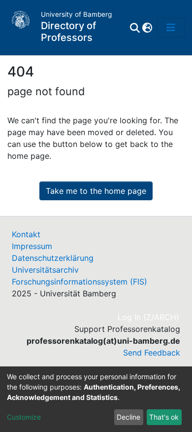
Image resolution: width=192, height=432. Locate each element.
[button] (147, 28)
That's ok (164, 417)
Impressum (32, 246)
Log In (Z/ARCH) (149, 317)
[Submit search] (134, 28)
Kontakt (26, 234)
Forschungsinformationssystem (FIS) (79, 282)
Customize (24, 417)
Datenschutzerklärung (53, 258)
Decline (128, 417)
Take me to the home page (96, 191)
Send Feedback (151, 353)
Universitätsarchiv (45, 270)
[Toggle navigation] (171, 27)
